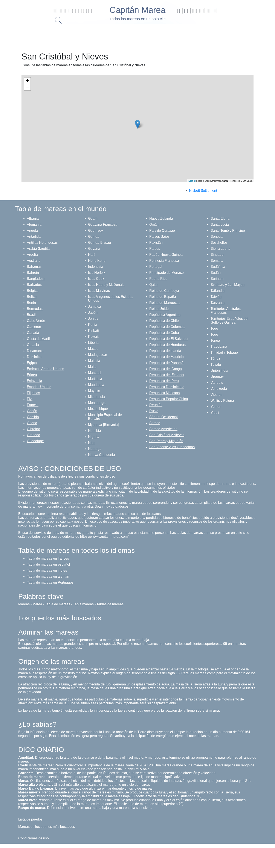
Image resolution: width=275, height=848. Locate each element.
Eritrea (32, 375)
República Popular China (168, 399)
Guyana (94, 248)
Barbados (34, 284)
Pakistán (156, 242)
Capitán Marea (137, 10)
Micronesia (96, 397)
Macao (93, 348)
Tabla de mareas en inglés (47, 570)
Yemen (216, 406)
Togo (214, 328)
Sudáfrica (218, 266)
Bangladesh (36, 278)
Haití (91, 254)
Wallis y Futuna (222, 400)
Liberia (93, 342)
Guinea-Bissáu (99, 242)
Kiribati (93, 330)
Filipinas (33, 393)
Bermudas (35, 309)
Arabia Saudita (38, 248)
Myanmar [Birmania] (103, 424)
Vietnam (217, 394)
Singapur (218, 254)
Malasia (94, 360)
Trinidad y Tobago (224, 352)
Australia (33, 260)
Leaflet (192, 180)
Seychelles (219, 242)
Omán (154, 224)
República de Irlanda (165, 351)
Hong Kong (96, 260)
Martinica (95, 379)
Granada (33, 435)
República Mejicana (164, 393)
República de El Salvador (168, 339)
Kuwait (93, 336)
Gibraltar (33, 429)
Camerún (34, 327)
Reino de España (162, 296)
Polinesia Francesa (164, 260)
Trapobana (219, 346)
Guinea (93, 236)
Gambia (33, 417)
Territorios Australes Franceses (226, 310)
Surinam (217, 278)
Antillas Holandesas (42, 242)
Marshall (94, 373)
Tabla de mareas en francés (48, 558)
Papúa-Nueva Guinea (166, 254)
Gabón (32, 411)
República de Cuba (164, 333)
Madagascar (97, 354)
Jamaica (94, 306)
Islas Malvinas (99, 290)
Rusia (153, 411)
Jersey (93, 318)
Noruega (94, 449)
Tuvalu (216, 364)
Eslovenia (34, 381)
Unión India (219, 370)
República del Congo (165, 369)
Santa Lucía (220, 224)
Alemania (34, 224)
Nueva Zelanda (161, 218)
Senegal (217, 236)
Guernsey (95, 230)
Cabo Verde (36, 321)
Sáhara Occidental (163, 417)
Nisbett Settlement (203, 190)
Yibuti (215, 412)
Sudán (216, 272)
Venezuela (219, 388)
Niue (91, 443)
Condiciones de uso (33, 838)
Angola (32, 230)
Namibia (94, 430)
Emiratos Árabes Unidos (45, 369)
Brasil (31, 315)
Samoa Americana (163, 429)
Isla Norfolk (96, 272)
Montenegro (97, 403)
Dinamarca (35, 351)
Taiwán (216, 296)
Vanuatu (217, 382)
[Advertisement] (137, 36)
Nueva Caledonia (101, 455)
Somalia (217, 260)
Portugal (155, 266)
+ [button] (27, 80)
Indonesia (95, 266)
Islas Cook (96, 278)
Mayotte (94, 391)
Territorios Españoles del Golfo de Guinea (229, 320)
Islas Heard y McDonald (106, 284)
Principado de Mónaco (166, 272)
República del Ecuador (166, 375)
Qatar (153, 284)
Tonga (215, 340)
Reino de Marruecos (164, 302)
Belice (32, 296)
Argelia (32, 254)
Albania (33, 218)
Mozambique (98, 409)
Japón (93, 312)
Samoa (154, 423)
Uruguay (217, 376)
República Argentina (164, 315)
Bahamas (34, 266)
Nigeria (93, 436)
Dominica (34, 357)
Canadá (33, 333)
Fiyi (29, 399)
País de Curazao (162, 230)
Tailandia (218, 290)
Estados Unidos (39, 387)
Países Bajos (159, 236)
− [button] (27, 87)
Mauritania (96, 385)
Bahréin (33, 272)
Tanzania (218, 302)
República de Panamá (166, 363)
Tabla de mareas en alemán (48, 576)
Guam (92, 218)
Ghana (32, 423)
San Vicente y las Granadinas (172, 447)
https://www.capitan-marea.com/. (104, 536)
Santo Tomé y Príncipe (228, 230)
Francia (32, 405)
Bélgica (32, 290)
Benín (31, 302)
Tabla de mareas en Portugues (50, 582)
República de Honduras (167, 345)
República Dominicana (166, 387)
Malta (92, 366)
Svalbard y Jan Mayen (227, 284)
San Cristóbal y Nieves (166, 435)
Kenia (92, 324)
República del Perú (164, 381)
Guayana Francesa (102, 224)
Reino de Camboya (164, 290)
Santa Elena (220, 218)
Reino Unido (159, 309)
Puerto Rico (158, 278)
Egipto (32, 363)
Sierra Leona (220, 248)
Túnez (215, 358)
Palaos (154, 248)
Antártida (34, 236)
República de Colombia (167, 327)
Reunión (155, 405)
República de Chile (164, 321)
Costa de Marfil (38, 339)
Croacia (33, 345)
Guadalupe (35, 441)
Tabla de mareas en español (48, 564)
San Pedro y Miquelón (166, 441)
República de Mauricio (166, 357)
